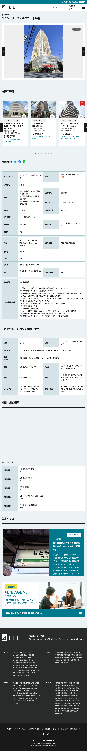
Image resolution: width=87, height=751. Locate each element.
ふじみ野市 (33, 672)
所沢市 (33, 662)
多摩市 (29, 700)
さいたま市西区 (17, 652)
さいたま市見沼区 (29, 655)
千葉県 (48, 652)
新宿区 (28, 683)
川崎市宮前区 (75, 700)
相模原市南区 (59, 705)
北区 (31, 688)
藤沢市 (80, 705)
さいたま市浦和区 (18, 660)
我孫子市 (57, 660)
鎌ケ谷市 (63, 660)
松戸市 (62, 657)
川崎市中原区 (74, 698)
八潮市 (28, 670)
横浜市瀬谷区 (66, 693)
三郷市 (38, 670)
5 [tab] (48, 153)
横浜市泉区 (58, 695)
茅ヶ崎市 (63, 708)
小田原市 (57, 708)
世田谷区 (37, 685)
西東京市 (15, 703)
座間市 (72, 711)
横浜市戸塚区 (59, 690)
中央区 (20, 683)
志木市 (35, 667)
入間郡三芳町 (17, 675)
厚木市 (57, 711)
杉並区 (24, 688)
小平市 (38, 695)
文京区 (32, 683)
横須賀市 (66, 705)
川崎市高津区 (59, 700)
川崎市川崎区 (59, 698)
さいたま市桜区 (28, 657)
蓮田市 (15, 672)
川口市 (29, 662)
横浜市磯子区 (59, 688)
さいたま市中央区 (18, 657)
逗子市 (68, 708)
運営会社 (37, 729)
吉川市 (28, 672)
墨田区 (15, 685)
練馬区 (19, 690)
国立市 (30, 698)
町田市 (28, 695)
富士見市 (33, 670)
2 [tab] (38, 153)
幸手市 (24, 672)
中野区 (19, 688)
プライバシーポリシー (20, 729)
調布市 (24, 695)
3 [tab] (41, 153)
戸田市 (22, 667)
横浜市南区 (65, 685)
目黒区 (28, 685)
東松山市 (15, 665)
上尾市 (30, 665)
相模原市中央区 (76, 703)
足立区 (24, 690)
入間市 (27, 667)
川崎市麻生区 (59, 703)
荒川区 (35, 688)
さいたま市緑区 (17, 662)
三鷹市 (30, 693)
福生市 (35, 698)
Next (83, 51)
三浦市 (73, 708)
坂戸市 (19, 672)
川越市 (24, 662)
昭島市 (19, 695)
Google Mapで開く (8, 462)
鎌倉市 (75, 705)
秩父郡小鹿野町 (25, 675)
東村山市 (19, 698)
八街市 (78, 660)
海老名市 (66, 711)
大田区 (32, 685)
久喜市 (24, 670)
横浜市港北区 (75, 688)
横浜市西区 (76, 683)
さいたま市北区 (26, 652)
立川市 (20, 693)
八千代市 (79, 657)
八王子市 (15, 693)
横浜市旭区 (75, 690)
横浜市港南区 (67, 690)
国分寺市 (25, 698)
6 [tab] (51, 153)
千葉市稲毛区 (77, 652)
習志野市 (66, 657)
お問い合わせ (55, 729)
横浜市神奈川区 (68, 683)
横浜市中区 (58, 685)
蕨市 (18, 667)
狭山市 (26, 665)
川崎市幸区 (67, 698)
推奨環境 (31, 729)
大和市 (62, 711)
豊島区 (28, 688)
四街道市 (73, 660)
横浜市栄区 (73, 693)
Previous (3, 51)
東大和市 (19, 700)
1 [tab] (35, 153)
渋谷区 (15, 688)
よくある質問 (46, 729)
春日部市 (21, 665)
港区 (24, 683)
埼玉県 (6, 652)
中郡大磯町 (58, 713)
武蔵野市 (25, 693)
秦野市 (77, 708)
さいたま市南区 (28, 660)
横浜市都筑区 (74, 695)
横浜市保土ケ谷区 (74, 685)
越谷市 (15, 667)
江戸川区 (33, 690)
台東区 (37, 683)
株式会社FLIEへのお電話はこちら (70, 729)
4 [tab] (45, 153)
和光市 (15, 670)
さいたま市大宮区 (18, 655)
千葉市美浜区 (74, 655)
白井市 (62, 662)
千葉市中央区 (59, 652)
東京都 (6, 682)
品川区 (24, 685)
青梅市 (35, 693)
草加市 (35, 665)
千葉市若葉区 (59, 655)
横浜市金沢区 (67, 688)
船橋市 (57, 657)
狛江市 (15, 700)
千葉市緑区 (67, 655)
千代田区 (15, 683)
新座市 (19, 670)
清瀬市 (25, 700)
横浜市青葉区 (66, 695)
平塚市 (71, 705)
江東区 (19, 685)
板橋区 (15, 690)
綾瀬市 (76, 711)
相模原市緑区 (67, 703)
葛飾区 (28, 690)
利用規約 (9, 729)
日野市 (15, 698)
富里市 (66, 662)
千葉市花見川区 (68, 652)
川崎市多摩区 (67, 700)
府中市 (15, 695)
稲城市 (34, 700)
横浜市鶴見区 (59, 683)
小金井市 (33, 695)
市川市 (80, 655)
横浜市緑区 (58, 693)
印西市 (57, 662)
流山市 (75, 657)
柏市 (71, 657)
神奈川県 (48, 682)
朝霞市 (31, 667)
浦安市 (68, 660)
